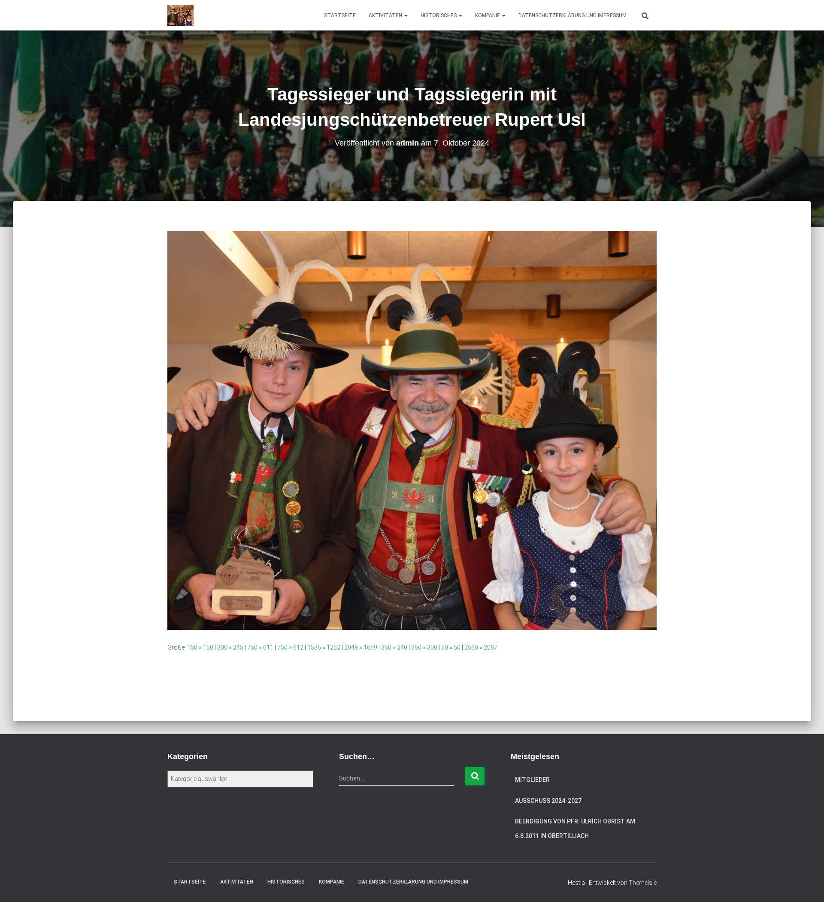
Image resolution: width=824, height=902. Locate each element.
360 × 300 (424, 647)
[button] (405, 15)
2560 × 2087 (480, 647)
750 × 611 (260, 647)
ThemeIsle (643, 882)
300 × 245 (230, 647)
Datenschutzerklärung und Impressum (572, 15)
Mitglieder (532, 779)
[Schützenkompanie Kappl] (180, 15)
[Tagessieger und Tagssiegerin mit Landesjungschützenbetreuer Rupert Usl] (412, 429)
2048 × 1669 (360, 647)
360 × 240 (394, 647)
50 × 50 (450, 647)
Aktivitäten (386, 15)
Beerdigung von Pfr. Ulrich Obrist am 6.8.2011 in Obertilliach (575, 828)
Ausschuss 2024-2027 (548, 800)
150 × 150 (200, 647)
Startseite (340, 15)
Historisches (439, 15)
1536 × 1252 (323, 647)
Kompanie (488, 15)
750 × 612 (290, 647)
